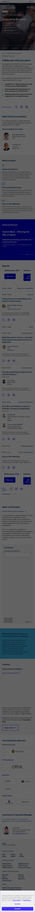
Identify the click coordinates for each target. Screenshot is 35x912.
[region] (17, 901)
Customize (17, 904)
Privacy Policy (17, 900)
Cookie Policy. (27, 900)
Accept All (17, 908)
